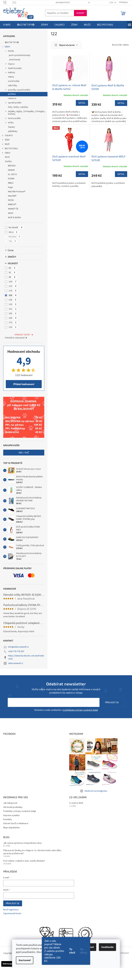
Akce (13, 232)
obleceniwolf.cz (15, 663)
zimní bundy (14, 59)
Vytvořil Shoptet (121, 953)
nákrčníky (12, 85)
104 (12, 281)
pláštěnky (13, 131)
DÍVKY (7, 46)
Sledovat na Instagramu (96, 791)
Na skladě (15, 227)
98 (12, 277)
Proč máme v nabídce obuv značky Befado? (24, 861)
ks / (24, 452)
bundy (11, 51)
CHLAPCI (9, 135)
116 (12, 290)
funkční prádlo (15, 68)
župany (11, 127)
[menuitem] (7, 25)
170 (12, 322)
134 (12, 304)
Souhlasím (107, 947)
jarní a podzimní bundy (19, 55)
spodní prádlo (14, 102)
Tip (12, 241)
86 (12, 268)
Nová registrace (11, 909)
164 (12, 318)
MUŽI (7, 144)
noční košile (13, 81)
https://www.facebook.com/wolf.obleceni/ (26, 657)
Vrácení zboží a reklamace (15, 823)
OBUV (7, 153)
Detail (81, 102)
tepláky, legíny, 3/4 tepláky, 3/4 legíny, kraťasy (26, 113)
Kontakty (7, 819)
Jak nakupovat (62, 2)
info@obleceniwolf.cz (18, 647)
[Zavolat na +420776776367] (8, 2)
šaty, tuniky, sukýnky (18, 107)
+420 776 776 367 (16, 651)
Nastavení (25, 960)
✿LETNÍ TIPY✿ (12, 42)
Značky (8, 161)
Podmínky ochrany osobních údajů (19, 811)
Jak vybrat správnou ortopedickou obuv (22, 843)
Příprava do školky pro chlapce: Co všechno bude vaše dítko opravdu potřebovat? (32, 852)
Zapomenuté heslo (12, 913)
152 (12, 309)
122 (12, 295)
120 (12, 327)
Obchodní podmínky (13, 807)
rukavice (12, 98)
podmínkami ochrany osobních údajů (80, 710)
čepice (11, 64)
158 (12, 313)
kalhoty (11, 72)
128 (12, 299)
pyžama (12, 94)
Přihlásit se (112, 702)
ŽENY (7, 139)
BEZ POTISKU (11, 148)
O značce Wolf (76, 803)
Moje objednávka (11, 827)
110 (12, 286)
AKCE (7, 157)
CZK (111, 2)
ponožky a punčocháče (19, 89)
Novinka (14, 236)
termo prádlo (14, 118)
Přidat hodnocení (23, 384)
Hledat (80, 13)
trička (11, 122)
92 (12, 272)
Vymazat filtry (22, 334)
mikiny (11, 76)
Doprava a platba (11, 815)
